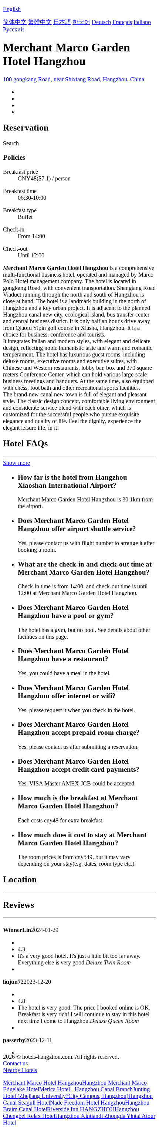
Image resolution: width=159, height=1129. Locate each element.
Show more (16, 463)
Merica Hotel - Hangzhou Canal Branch (86, 1089)
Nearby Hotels (20, 1070)
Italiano (142, 22)
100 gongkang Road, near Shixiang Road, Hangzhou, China (73, 79)
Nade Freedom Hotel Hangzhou (87, 1102)
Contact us (15, 1063)
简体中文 (15, 22)
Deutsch (101, 22)
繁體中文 (40, 22)
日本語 (62, 22)
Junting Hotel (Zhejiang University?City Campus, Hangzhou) (76, 1092)
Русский (13, 29)
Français (122, 22)
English (12, 9)
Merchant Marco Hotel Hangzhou (42, 1082)
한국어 (81, 22)
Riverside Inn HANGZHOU (81, 1109)
